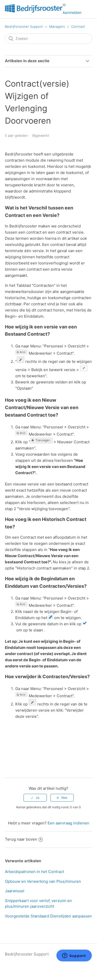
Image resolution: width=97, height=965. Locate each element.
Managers (57, 26)
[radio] (35, 798)
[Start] (34, 11)
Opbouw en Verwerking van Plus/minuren (43, 881)
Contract (78, 26)
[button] (64, 4)
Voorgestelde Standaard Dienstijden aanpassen (48, 916)
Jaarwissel (14, 890)
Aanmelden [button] (72, 12)
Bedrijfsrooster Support (24, 26)
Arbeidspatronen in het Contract (34, 871)
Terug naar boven (21, 839)
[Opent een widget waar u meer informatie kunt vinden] (74, 956)
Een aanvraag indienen (68, 823)
